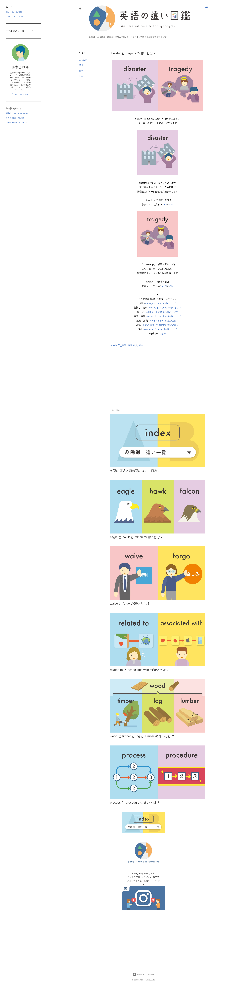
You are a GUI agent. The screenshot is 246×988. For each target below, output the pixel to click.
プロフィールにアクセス (20, 94)
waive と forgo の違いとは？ (130, 603)
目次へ (163, 333)
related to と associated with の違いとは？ (139, 670)
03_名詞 (83, 59)
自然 (81, 70)
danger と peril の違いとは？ (164, 320)
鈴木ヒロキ (20, 67)
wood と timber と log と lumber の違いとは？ (142, 736)
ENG (170, 204)
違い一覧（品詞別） (15, 12)
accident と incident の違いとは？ (164, 316)
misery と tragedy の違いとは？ (165, 307)
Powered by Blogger (145, 974)
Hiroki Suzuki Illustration (16, 122)
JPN (164, 204)
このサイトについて (15, 16)
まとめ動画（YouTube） (17, 118)
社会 (81, 76)
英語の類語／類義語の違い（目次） (135, 471)
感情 (81, 65)
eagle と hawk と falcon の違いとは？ (136, 537)
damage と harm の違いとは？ (160, 303)
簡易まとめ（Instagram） (17, 113)
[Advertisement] (143, 382)
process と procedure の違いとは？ (135, 802)
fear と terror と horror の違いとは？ (161, 325)
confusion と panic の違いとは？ (160, 329)
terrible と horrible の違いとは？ (162, 312)
